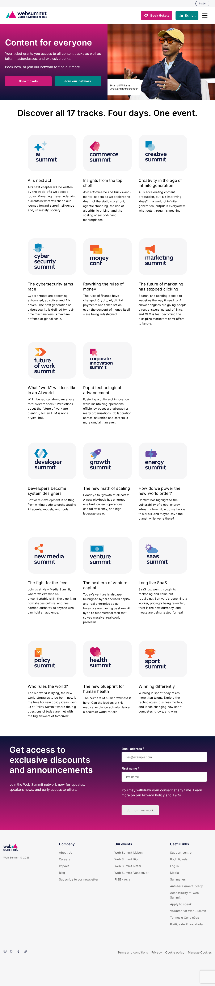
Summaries (178, 879)
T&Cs (177, 795)
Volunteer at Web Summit (188, 911)
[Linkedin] (5, 952)
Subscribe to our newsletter (78, 879)
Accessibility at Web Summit (184, 895)
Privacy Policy (153, 795)
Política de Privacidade (186, 924)
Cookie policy (174, 952)
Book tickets (179, 859)
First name (129, 768)
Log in (174, 866)
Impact (64, 866)
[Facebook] (18, 952)
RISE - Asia (122, 879)
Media (174, 872)
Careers (64, 859)
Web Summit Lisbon (128, 852)
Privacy (156, 952)
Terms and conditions (133, 952)
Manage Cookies (200, 952)
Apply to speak (181, 904)
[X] (11, 952)
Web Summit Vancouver (131, 872)
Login (202, 3)
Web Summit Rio (126, 859)
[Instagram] (25, 952)
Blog (62, 872)
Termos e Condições (184, 917)
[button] (205, 15)
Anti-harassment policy (186, 886)
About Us (65, 852)
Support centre (181, 852)
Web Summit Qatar (127, 866)
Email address (132, 748)
